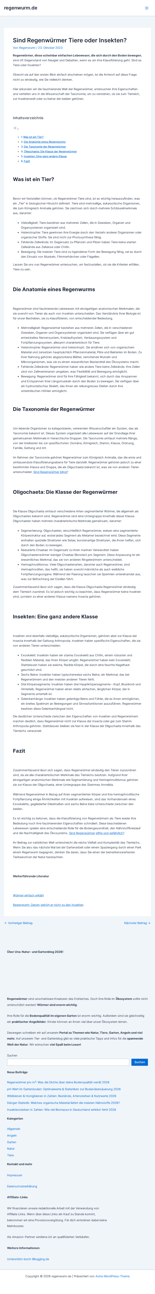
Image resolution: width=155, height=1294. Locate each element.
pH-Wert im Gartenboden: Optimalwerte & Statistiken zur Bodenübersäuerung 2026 (64, 1089)
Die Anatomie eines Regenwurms (45, 141)
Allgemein (13, 1129)
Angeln (12, 1135)
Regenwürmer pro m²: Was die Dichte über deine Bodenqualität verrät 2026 (58, 1082)
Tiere (10, 1155)
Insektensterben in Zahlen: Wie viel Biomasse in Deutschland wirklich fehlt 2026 (61, 1110)
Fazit (27, 161)
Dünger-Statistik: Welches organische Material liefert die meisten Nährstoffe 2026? (63, 1103)
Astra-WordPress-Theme (112, 1276)
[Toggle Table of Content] (16, 129)
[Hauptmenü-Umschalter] (146, 8)
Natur (11, 1148)
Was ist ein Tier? (33, 137)
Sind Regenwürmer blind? (50, 472)
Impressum (14, 1175)
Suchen (12, 1055)
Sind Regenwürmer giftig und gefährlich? (96, 833)
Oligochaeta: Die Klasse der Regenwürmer (50, 151)
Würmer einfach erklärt (28, 895)
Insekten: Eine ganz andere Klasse (45, 156)
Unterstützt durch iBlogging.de (28, 1259)
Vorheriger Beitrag (18, 923)
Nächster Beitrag (137, 923)
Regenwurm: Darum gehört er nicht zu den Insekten (48, 905)
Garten (11, 1142)
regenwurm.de (20, 8)
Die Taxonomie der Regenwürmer (45, 146)
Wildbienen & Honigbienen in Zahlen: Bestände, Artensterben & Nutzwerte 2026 (61, 1096)
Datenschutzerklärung (22, 1186)
